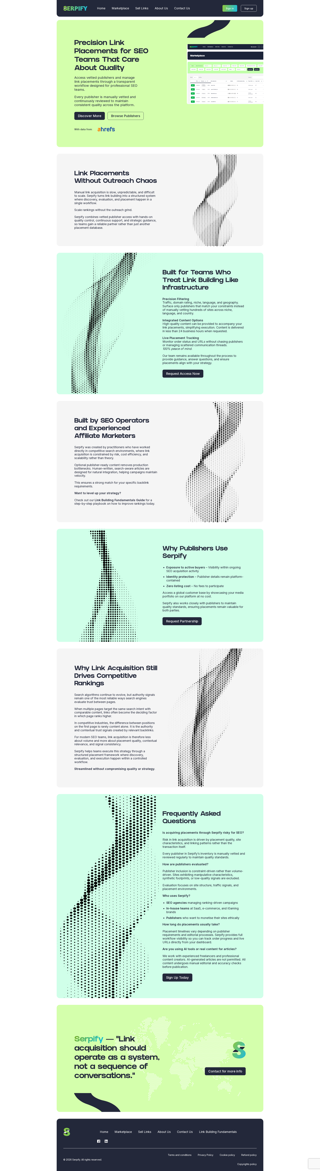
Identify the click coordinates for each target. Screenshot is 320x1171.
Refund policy (249, 1155)
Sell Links (141, 8)
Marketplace (120, 8)
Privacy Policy (205, 1155)
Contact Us (182, 8)
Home (101, 8)
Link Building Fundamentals (218, 1132)
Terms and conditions (180, 1155)
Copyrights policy (247, 1164)
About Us (161, 8)
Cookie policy (227, 1155)
